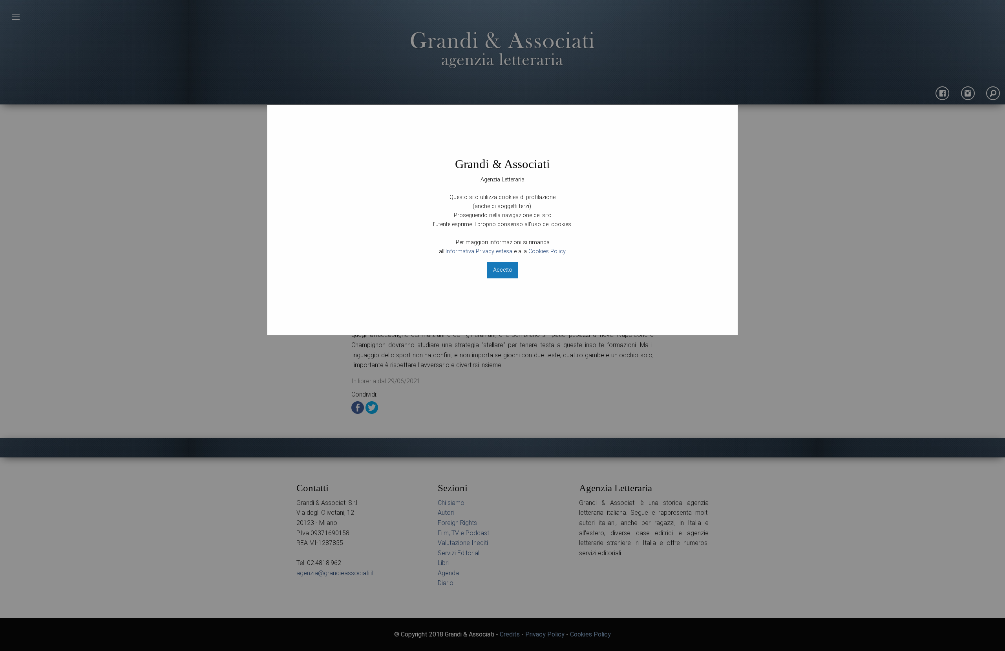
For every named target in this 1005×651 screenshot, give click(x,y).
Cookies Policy (546, 251)
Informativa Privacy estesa (479, 251)
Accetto (502, 270)
